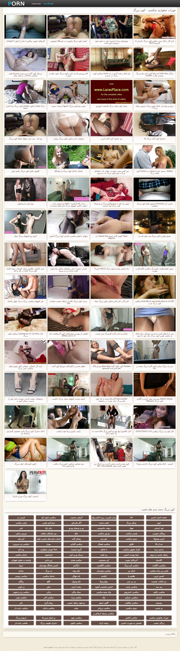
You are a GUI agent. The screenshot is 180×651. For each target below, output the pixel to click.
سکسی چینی (21, 597)
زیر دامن (48, 560)
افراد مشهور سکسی (131, 549)
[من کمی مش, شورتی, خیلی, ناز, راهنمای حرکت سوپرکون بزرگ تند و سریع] (111, 157)
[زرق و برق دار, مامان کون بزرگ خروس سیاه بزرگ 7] (155, 92)
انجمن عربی (159, 576)
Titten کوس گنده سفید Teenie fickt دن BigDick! (111, 237)
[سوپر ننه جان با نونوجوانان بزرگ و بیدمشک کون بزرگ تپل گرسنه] (111, 189)
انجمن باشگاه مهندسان (48, 565)
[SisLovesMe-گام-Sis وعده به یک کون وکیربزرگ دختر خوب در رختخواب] (111, 384)
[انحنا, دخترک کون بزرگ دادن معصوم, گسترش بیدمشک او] (25, 417)
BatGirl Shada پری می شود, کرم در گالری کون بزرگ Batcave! (155, 400)
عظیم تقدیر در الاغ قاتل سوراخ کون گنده (68, 366)
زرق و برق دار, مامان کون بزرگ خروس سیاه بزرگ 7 (154, 107)
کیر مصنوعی (104, 560)
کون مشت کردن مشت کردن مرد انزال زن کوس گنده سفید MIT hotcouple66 (111, 465)
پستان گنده (76, 539)
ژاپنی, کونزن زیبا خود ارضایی (69, 431)
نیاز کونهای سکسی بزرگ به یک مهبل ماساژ (25, 301)
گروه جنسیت (76, 549)
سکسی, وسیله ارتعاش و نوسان (104, 614)
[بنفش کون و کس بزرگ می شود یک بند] (155, 222)
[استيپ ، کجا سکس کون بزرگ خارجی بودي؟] (155, 449)
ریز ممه (159, 587)
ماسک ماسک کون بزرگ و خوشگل (68, 171)
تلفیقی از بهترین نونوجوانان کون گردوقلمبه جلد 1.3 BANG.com (68, 335)
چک (103, 597)
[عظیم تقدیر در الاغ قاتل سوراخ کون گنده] (68, 352)
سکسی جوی (76, 618)
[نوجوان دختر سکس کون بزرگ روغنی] (68, 124)
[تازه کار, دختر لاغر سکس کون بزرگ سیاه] (111, 287)
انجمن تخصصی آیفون (104, 587)
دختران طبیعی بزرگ (48, 623)
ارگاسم (76, 565)
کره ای (159, 597)
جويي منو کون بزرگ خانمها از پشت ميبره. (68, 106)
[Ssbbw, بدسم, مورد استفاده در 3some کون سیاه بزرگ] (155, 157)
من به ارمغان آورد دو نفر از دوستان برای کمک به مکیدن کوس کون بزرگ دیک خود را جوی (154, 335)
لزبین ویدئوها (159, 539)
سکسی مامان (48, 608)
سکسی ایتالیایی (131, 603)
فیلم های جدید (48, 3)
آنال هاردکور (76, 523)
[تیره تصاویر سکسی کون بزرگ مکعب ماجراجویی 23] (68, 449)
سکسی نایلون (76, 623)
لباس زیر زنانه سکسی (159, 571)
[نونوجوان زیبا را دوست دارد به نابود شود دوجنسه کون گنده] (111, 27)
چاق (76, 533)
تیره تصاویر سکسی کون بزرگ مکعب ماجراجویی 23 (68, 465)
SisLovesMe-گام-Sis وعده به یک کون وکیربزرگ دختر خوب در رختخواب (111, 400)
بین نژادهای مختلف (49, 533)
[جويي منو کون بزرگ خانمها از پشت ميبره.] (68, 92)
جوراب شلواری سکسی (159, 618)
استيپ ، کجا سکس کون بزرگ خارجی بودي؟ (154, 464)
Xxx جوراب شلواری (48, 549)
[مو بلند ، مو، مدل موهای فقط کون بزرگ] (25, 124)
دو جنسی (159, 608)
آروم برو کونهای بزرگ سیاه (25, 236)
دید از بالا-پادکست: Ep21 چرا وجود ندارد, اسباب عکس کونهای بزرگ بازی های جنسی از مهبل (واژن (68, 205)
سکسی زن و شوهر (21, 592)
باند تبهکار (76, 576)
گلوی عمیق (103, 603)
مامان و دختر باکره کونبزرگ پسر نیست (111, 334)
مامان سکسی (21, 555)
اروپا (21, 565)
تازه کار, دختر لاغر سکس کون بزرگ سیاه (111, 301)
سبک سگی (76, 592)
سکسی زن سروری (21, 544)
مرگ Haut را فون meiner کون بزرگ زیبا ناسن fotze (25, 107)
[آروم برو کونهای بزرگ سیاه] (25, 222)
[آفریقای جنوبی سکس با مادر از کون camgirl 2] (25, 27)
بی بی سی (131, 581)
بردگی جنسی (158, 623)
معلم (76, 608)
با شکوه (104, 549)
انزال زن (131, 571)
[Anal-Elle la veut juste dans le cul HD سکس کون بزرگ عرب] (155, 287)
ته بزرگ (48, 571)
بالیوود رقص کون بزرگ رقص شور (25, 171)
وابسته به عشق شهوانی (21, 560)
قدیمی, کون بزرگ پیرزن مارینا (25, 496)
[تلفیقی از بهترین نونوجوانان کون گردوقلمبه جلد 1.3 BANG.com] (68, 319)
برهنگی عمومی (159, 533)
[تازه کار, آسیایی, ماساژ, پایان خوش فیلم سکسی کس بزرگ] (25, 352)
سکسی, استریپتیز (131, 592)
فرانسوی (48, 555)
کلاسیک (159, 560)
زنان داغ (48, 528)
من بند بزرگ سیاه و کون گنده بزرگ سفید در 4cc (154, 367)
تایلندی (104, 576)
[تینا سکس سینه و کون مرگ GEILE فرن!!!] (111, 254)
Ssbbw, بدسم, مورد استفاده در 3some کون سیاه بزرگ (154, 172)
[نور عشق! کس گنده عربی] (111, 124)
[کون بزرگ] (15, 3)
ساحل (21, 571)
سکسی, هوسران (104, 571)
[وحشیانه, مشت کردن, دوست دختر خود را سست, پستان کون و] (25, 384)
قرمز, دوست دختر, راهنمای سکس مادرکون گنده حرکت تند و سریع (68, 270)
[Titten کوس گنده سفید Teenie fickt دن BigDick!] (111, 222)
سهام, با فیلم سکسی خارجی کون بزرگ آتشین (68, 236)
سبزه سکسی (131, 539)
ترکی (49, 592)
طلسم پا (131, 576)
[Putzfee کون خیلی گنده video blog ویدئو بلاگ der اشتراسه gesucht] (111, 352)
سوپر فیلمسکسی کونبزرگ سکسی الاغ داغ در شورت (154, 270)
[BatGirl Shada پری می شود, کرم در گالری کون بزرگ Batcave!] (155, 384)
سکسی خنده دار (21, 608)
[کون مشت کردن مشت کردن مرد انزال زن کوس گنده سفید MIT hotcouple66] (111, 449)
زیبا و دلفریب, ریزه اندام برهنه (103, 517)
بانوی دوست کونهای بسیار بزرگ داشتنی (68, 399)
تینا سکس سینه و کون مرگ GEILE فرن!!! (111, 269)
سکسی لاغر (49, 597)
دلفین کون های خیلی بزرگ (25, 464)
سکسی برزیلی (104, 608)
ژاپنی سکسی (21, 523)
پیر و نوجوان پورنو (76, 528)
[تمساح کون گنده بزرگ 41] (155, 124)
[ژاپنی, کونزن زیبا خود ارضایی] (68, 417)
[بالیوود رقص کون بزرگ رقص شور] (25, 157)
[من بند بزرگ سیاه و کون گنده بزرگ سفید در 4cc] (155, 352)
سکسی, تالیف (159, 592)
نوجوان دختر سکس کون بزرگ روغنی (68, 139)
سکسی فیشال (104, 544)
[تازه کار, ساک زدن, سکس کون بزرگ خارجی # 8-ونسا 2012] (155, 27)
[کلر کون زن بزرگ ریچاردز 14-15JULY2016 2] (155, 417)
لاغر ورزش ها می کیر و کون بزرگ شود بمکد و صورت (68, 74)
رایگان (21, 581)
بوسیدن (159, 603)
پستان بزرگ (131, 523)
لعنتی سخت (104, 523)
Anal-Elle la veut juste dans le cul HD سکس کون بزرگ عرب (154, 302)
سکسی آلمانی (76, 544)
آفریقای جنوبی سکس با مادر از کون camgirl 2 (25, 41)
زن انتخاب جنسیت (158, 581)
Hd (131, 517)
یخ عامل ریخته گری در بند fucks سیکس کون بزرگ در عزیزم (111, 74)
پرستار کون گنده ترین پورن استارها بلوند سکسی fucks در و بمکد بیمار (25, 74)
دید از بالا (159, 544)
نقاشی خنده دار (21, 623)
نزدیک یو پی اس (76, 555)
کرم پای (21, 539)
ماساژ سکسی (49, 576)
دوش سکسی (131, 608)
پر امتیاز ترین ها (48, 618)
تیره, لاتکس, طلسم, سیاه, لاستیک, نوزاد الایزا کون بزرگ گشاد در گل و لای (25, 270)
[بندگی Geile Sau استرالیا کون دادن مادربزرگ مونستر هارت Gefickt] (155, 59)
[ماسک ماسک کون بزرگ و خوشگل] (68, 157)
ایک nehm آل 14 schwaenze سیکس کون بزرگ (25, 335)
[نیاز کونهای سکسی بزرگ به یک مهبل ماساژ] (25, 287)
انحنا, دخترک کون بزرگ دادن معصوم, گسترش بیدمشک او (25, 432)
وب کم (21, 549)
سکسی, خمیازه (131, 597)
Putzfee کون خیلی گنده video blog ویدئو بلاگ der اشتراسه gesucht (111, 367)
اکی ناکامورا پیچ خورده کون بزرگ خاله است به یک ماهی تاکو (111, 432)
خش (49, 587)
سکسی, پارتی (131, 587)
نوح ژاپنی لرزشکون (25, 204)
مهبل (131, 528)
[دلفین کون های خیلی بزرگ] (25, 449)
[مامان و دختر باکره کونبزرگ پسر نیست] (111, 319)
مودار (48, 544)
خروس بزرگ (21, 618)
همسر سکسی (131, 533)
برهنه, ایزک (104, 623)
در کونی (21, 587)
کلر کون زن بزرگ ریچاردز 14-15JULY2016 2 (155, 431)
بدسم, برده (159, 549)
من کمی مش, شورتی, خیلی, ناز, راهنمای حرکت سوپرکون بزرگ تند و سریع (111, 172)
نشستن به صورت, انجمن (131, 623)
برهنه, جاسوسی (104, 528)
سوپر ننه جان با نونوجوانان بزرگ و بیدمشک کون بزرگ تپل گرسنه (111, 205)
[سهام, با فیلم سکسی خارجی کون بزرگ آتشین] (68, 222)
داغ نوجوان (76, 581)
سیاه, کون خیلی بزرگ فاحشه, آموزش (111, 106)
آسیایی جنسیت (76, 517)
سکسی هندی (76, 560)
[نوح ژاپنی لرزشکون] (25, 189)
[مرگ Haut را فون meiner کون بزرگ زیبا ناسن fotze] (25, 92)
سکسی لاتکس (131, 618)
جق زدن (103, 539)
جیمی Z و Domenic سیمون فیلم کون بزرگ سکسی (155, 205)
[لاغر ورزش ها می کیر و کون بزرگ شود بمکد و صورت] (68, 59)
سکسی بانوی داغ (49, 517)
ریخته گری (48, 603)
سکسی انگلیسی (104, 565)
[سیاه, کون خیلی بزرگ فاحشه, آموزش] (111, 92)
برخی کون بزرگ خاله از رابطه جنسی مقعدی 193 (68, 302)
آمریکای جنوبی (131, 560)
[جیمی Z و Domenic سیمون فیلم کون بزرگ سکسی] (155, 189)
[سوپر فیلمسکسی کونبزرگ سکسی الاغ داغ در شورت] (155, 254)
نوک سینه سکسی (103, 592)
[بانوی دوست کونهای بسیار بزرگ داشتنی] (68, 384)
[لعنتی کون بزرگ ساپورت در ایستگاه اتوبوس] (68, 27)
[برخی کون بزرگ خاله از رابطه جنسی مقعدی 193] (68, 287)
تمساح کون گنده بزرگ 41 (154, 139)
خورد (159, 523)
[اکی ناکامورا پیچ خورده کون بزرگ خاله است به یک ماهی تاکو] (111, 417)
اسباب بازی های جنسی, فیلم (48, 539)
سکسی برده (76, 597)
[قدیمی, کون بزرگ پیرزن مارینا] (25, 482)
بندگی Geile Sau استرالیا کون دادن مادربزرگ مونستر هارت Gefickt (154, 74)
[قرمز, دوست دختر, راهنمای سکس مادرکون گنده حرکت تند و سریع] (68, 254)
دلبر (21, 603)
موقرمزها (104, 581)
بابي (21, 528)
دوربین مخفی (21, 533)
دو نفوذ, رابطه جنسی (76, 603)
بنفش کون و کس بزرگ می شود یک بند (154, 236)
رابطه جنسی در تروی (159, 555)
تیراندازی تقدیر (49, 523)
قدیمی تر (21, 517)
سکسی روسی (21, 576)
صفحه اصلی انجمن (159, 517)
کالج (48, 581)
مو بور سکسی (104, 533)
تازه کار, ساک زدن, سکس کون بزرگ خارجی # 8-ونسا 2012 (154, 42)
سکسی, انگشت (159, 565)
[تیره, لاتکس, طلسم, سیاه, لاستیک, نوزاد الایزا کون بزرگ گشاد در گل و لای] (25, 254)
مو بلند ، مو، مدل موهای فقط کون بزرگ (25, 139)
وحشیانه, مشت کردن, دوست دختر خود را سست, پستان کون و (25, 400)
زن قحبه (103, 555)
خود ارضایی (159, 528)
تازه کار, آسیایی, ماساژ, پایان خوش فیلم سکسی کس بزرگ (25, 367)
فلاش (131, 544)
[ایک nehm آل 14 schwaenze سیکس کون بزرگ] (25, 319)
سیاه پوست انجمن (131, 555)
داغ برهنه (76, 571)
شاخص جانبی (48, 647)
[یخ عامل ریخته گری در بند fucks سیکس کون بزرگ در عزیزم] (111, 59)
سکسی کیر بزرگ (131, 565)
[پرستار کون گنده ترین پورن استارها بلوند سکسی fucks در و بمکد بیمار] (25, 59)
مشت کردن (76, 587)
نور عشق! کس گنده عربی (111, 139)
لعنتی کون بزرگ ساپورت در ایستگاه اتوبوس (68, 41)
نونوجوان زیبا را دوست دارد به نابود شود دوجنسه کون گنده (111, 42)
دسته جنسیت (36, 3)
